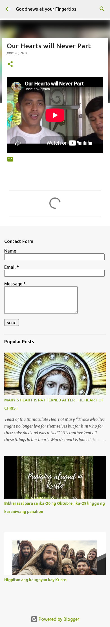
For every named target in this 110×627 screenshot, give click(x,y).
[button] (10, 64)
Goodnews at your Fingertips (46, 9)
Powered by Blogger (58, 619)
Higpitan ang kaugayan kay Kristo (35, 580)
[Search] (102, 9)
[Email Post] (10, 161)
